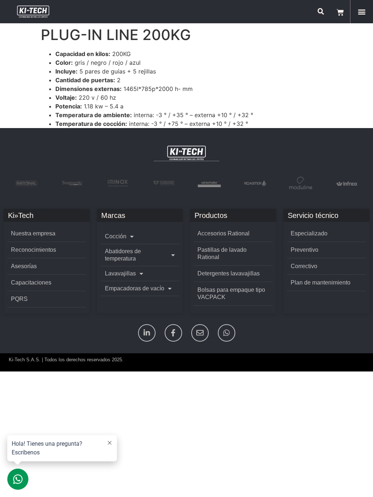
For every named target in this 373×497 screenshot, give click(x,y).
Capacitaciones (31, 282)
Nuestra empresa (33, 233)
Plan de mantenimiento (320, 282)
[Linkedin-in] (147, 333)
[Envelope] (200, 333)
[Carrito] (340, 11)
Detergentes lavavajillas (228, 273)
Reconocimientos (33, 250)
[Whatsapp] (226, 333)
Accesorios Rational (223, 233)
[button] (361, 11)
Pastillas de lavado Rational (222, 253)
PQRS (19, 299)
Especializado (309, 233)
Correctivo (304, 266)
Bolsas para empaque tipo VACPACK (231, 293)
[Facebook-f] (173, 333)
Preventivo (304, 250)
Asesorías (24, 266)
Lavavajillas (120, 273)
